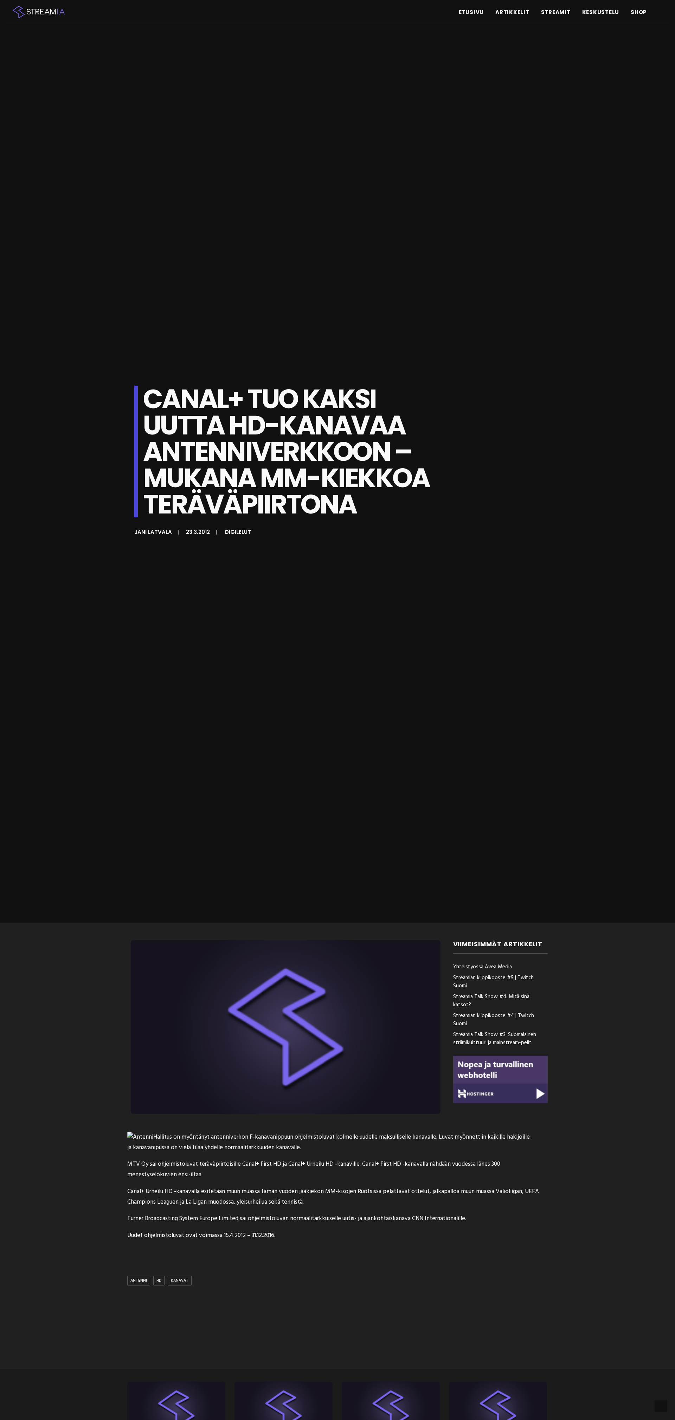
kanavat (179, 1280)
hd (158, 1280)
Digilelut (238, 532)
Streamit (556, 12)
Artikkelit (512, 12)
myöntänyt (195, 1137)
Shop (639, 12)
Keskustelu (600, 12)
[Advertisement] (339, 1329)
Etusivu (471, 12)
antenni (138, 1280)
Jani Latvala (153, 532)
